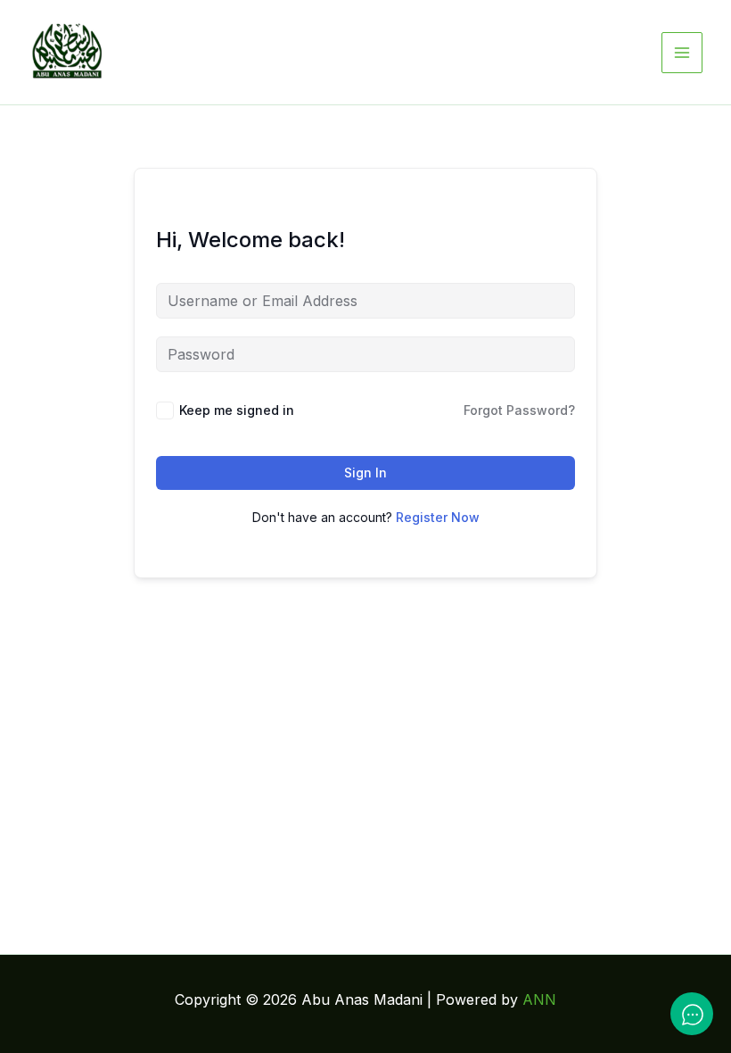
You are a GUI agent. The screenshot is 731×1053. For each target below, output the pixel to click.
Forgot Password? (519, 410)
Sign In (365, 472)
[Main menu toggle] (681, 52)
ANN (539, 999)
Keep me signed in (236, 410)
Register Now (438, 517)
